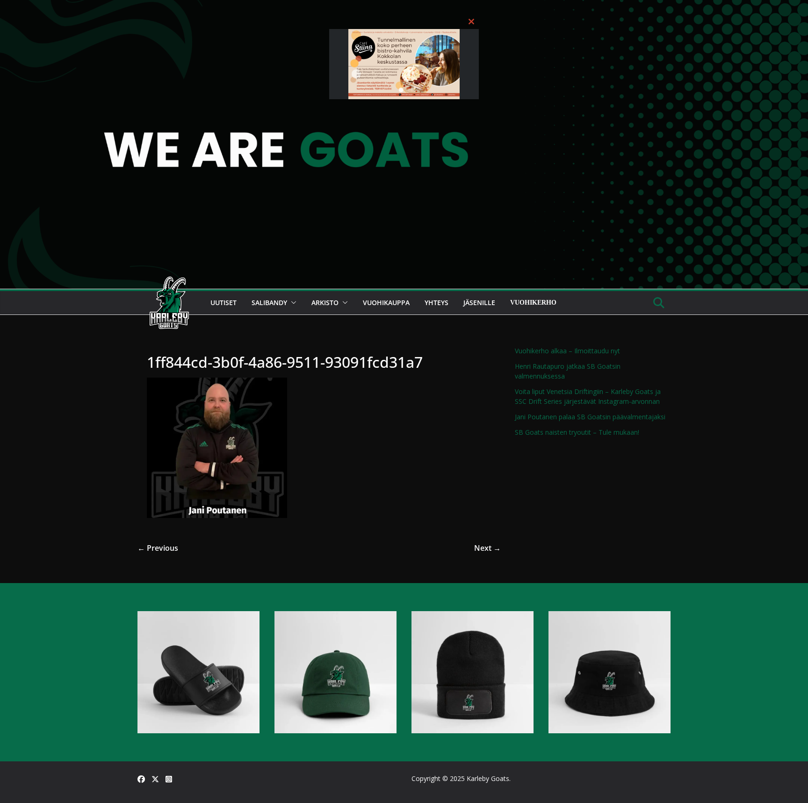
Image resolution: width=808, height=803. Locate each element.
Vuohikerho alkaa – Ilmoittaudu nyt (567, 350)
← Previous (157, 548)
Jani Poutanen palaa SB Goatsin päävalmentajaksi (590, 416)
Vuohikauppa (386, 302)
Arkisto (325, 302)
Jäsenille (479, 302)
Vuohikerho (533, 302)
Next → (487, 548)
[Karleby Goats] (404, 6)
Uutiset (223, 302)
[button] (291, 302)
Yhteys (436, 302)
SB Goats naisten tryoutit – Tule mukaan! (577, 432)
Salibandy (269, 302)
